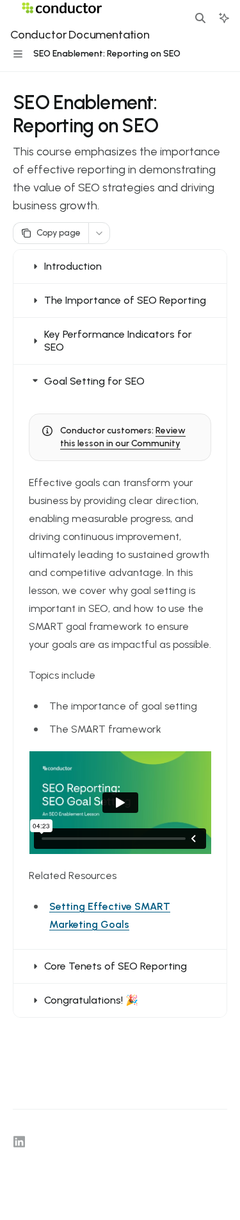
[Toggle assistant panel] (224, 18)
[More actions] (99, 233)
